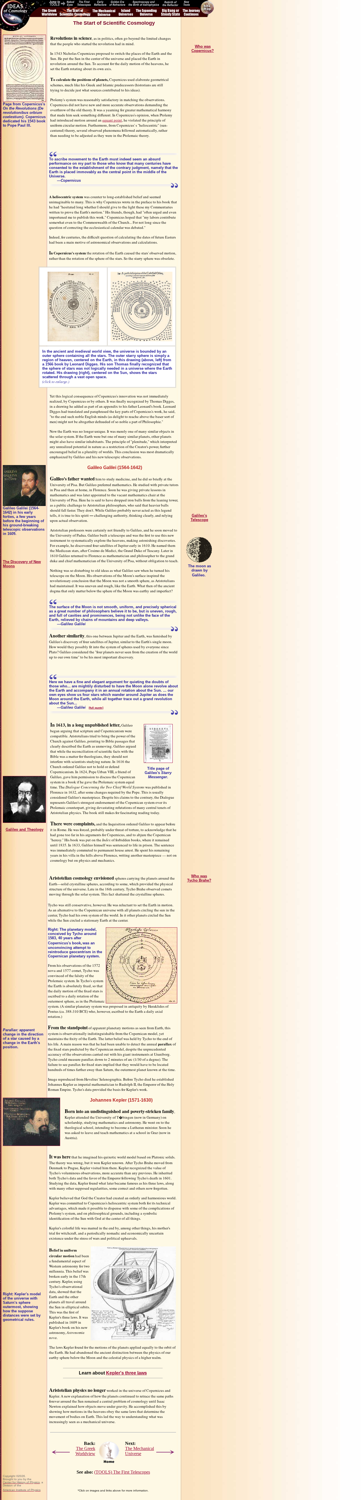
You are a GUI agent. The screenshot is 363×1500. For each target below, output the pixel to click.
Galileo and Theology (24, 829)
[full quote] (96, 707)
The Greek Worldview (85, 1451)
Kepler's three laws (126, 1373)
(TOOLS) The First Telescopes (122, 1472)
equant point (112, 120)
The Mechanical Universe (139, 1451)
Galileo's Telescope (199, 517)
